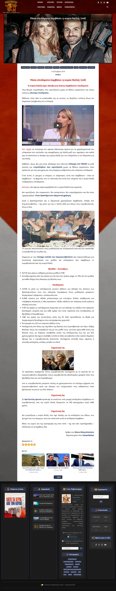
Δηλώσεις (33, 67)
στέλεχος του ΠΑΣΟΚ (77, 164)
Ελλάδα (75, 567)
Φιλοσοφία (69, 2)
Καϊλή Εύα (56, 67)
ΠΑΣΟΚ (76, 67)
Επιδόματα (41, 67)
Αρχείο (40, 2)
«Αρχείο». (74, 535)
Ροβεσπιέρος (70, 7)
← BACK (58, 477)
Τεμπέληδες (91, 67)
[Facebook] (98, 2)
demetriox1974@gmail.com (72, 539)
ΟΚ (101, 501)
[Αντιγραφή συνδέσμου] (31, 444)
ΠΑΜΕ (70, 574)
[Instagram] (104, 2)
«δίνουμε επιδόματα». (39, 93)
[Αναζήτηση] (107, 7)
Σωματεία (51, 7)
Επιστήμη (41, 7)
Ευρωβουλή (48, 67)
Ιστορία (60, 2)
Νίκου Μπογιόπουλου (84, 432)
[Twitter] (101, 2)
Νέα (65, 574)
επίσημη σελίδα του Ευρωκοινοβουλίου (55, 257)
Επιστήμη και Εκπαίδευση (72, 569)
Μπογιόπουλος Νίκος (67, 67)
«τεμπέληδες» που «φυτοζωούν (47, 167)
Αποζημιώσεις (25, 67)
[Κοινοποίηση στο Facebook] (23, 444)
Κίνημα (73, 572)
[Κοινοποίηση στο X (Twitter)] (26, 444)
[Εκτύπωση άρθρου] (34, 444)
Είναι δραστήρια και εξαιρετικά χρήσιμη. (53, 195)
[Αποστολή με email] (29, 444)
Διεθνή (69, 567)
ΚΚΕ (79, 572)
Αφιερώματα (69, 564)
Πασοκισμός (83, 67)
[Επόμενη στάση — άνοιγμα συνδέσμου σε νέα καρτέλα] (15, 505)
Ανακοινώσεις (68, 561)
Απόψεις (50, 2)
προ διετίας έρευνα (33, 399)
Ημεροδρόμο (88, 435)
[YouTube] (107, 2)
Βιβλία (59, 7)
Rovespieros (72, 559)
